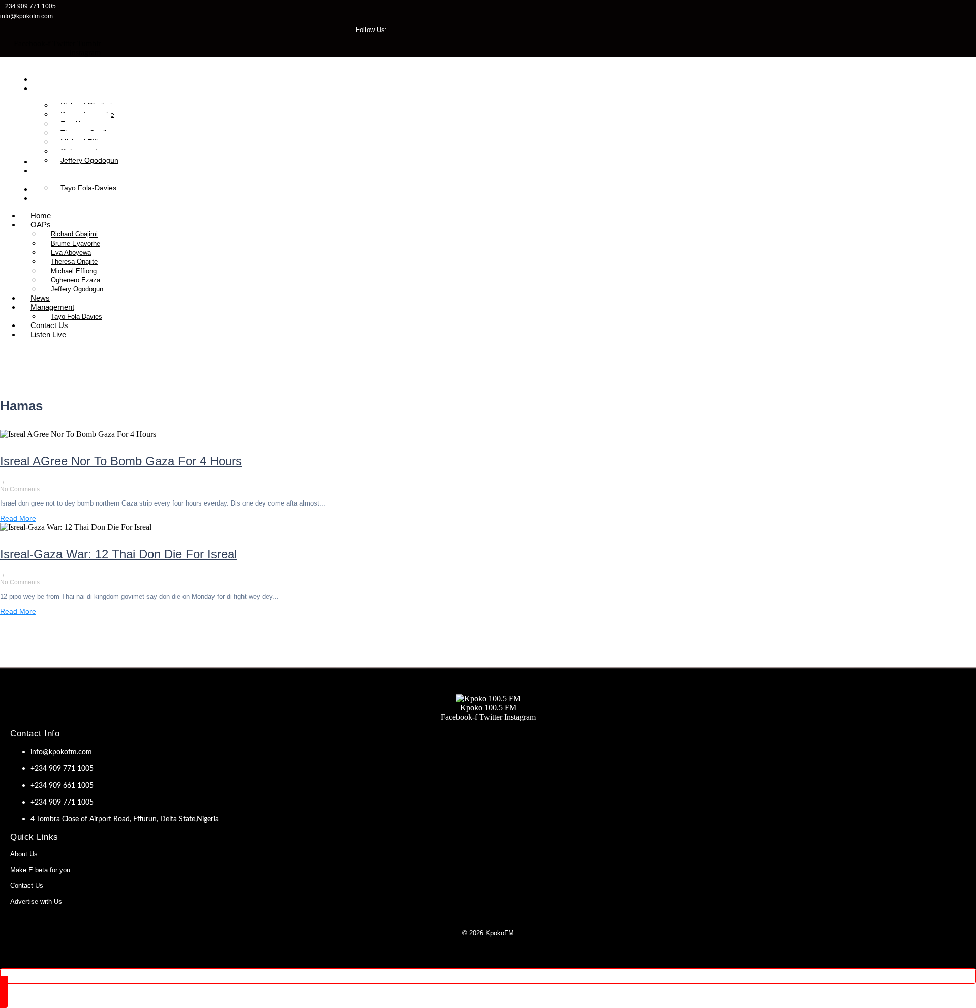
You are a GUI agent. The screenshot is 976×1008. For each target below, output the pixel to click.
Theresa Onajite (74, 261)
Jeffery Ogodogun (77, 289)
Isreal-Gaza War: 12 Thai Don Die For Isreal (118, 554)
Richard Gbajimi (74, 234)
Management (52, 307)
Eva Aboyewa (71, 252)
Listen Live (48, 334)
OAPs (40, 224)
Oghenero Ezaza (75, 280)
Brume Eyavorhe (75, 243)
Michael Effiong (74, 271)
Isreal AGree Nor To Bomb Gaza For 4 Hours (121, 461)
